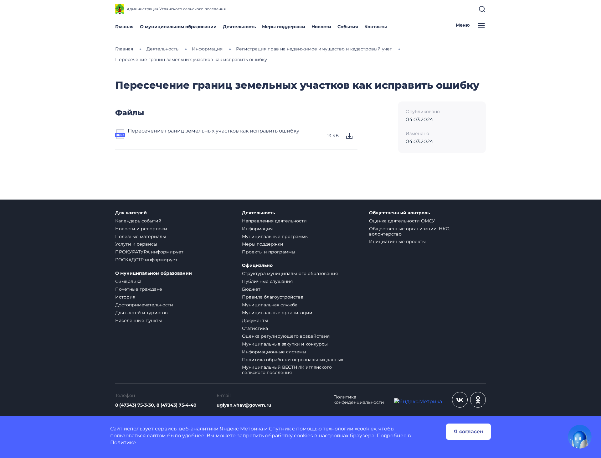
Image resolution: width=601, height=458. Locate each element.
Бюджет (251, 289)
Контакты (375, 26)
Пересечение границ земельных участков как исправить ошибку (213, 131)
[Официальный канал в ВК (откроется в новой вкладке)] (460, 400)
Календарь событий (138, 221)
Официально (257, 265)
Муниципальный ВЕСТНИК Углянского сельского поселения (287, 369)
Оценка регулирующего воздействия (286, 336)
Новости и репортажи (141, 229)
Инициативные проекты (397, 241)
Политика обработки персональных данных (292, 359)
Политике (123, 442)
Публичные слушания (267, 281)
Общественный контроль (399, 213)
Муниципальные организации (277, 312)
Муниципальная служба (269, 305)
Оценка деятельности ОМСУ (402, 221)
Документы (255, 320)
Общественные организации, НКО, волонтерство (409, 231)
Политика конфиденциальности (358, 399)
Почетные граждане (138, 289)
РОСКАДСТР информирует (146, 260)
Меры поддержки (283, 26)
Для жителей (131, 213)
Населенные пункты (138, 320)
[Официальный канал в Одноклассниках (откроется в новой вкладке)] (478, 400)
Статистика (255, 328)
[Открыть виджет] (580, 437)
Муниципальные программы (275, 236)
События (347, 26)
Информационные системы (274, 352)
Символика (128, 281)
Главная (124, 26)
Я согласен (468, 432)
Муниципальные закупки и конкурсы (285, 344)
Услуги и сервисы (136, 244)
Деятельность (239, 26)
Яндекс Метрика (241, 429)
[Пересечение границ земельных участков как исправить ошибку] (120, 136)
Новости (321, 26)
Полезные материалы (140, 236)
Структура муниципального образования (290, 273)
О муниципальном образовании (178, 26)
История (125, 297)
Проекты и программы (268, 252)
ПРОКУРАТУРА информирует (149, 252)
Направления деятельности (274, 221)
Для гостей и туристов (141, 312)
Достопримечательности (144, 305)
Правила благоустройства (272, 297)
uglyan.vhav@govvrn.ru (244, 405)
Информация (257, 229)
